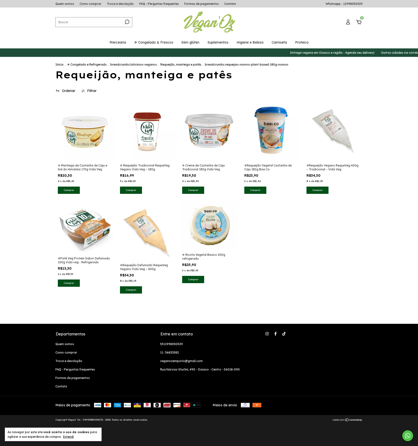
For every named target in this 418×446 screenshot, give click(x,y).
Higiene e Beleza (250, 42)
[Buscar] (126, 22)
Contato (230, 4)
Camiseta (279, 42)
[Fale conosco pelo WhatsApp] (407, 435)
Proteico (302, 42)
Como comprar (90, 4)
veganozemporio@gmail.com (181, 361)
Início (59, 64)
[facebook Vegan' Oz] (275, 334)
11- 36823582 (169, 352)
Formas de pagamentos (201, 4)
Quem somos (64, 4)
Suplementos (218, 42)
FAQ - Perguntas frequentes (159, 4)
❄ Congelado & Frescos (153, 42)
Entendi (68, 436)
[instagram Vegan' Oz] (267, 334)
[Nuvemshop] (347, 420)
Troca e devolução (120, 4)
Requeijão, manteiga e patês (181, 64)
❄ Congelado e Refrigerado (87, 64)
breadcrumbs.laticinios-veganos (133, 64)
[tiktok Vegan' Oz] (284, 334)
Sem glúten (190, 42)
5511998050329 (171, 344)
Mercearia (118, 42)
